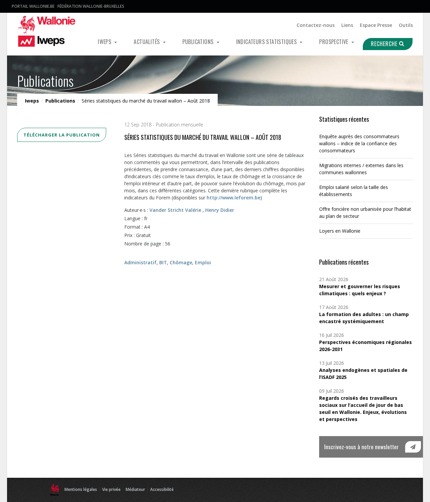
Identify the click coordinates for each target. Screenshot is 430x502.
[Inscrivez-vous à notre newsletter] (413, 447)
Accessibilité (162, 489)
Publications (198, 42)
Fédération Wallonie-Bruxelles (90, 6)
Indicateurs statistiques (267, 42)
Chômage (181, 262)
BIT (163, 262)
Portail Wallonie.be (33, 6)
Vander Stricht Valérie (175, 210)
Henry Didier (219, 210)
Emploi (203, 262)
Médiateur (135, 489)
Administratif (140, 262)
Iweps (105, 42)
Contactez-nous (316, 25)
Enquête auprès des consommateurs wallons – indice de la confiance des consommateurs (359, 143)
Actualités (147, 42)
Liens (347, 25)
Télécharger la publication (62, 135)
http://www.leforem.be (233, 197)
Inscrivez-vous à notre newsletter (361, 446)
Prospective (334, 42)
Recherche (385, 44)
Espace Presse (376, 25)
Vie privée (111, 489)
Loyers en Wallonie (339, 231)
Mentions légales (80, 489)
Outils (406, 25)
